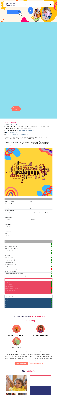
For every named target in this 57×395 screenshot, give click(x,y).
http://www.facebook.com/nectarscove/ (17, 134)
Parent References (35, 363)
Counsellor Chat (16, 108)
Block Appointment (21, 363)
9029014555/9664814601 (26, 130)
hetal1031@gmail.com (12, 132)
